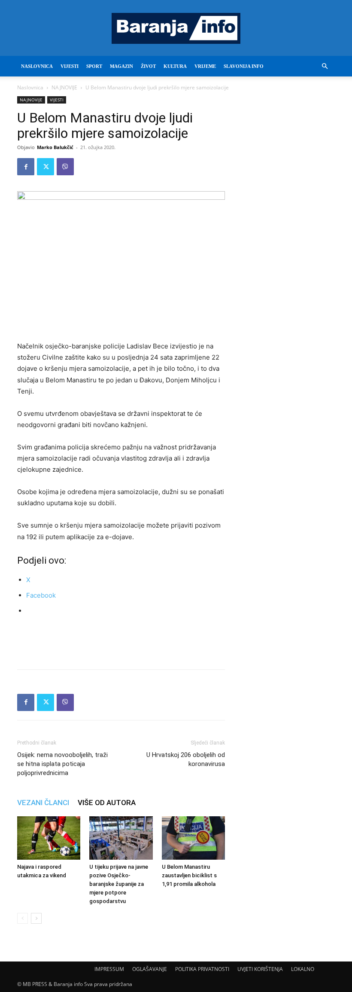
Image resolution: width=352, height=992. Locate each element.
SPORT (94, 66)
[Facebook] (25, 166)
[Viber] (65, 166)
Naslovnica (30, 87)
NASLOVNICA (37, 66)
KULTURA (175, 66)
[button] (324, 66)
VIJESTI (70, 66)
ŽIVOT (148, 66)
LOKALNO (302, 969)
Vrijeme (205, 66)
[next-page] (36, 918)
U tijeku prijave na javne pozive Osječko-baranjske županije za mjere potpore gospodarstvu (118, 884)
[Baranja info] (176, 28)
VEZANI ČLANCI (43, 802)
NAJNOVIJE (64, 87)
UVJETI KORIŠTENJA (260, 969)
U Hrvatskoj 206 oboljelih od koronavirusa (185, 759)
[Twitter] (45, 166)
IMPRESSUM (109, 969)
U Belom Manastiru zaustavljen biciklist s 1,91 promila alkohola (189, 875)
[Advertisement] (121, 640)
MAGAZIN (121, 66)
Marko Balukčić (55, 147)
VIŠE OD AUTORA (107, 802)
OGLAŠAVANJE (149, 969)
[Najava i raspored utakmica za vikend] (48, 838)
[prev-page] (22, 918)
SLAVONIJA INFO (244, 66)
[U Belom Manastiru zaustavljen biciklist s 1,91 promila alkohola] (193, 838)
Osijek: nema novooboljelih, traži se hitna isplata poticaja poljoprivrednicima (62, 764)
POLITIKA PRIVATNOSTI (202, 969)
